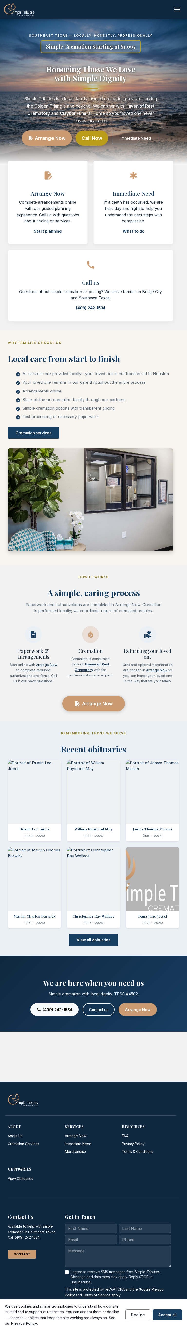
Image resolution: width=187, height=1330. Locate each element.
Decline (138, 1314)
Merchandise (75, 1151)
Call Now (92, 138)
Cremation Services (23, 1144)
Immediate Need (135, 138)
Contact (22, 1254)
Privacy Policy (133, 1144)
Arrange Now (47, 138)
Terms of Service (97, 1295)
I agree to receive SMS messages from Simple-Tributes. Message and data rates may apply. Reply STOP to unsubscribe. (115, 1277)
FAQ (125, 1136)
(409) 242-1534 (90, 307)
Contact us (98, 1009)
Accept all (167, 1314)
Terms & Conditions (137, 1151)
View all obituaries (93, 940)
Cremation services (33, 432)
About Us (15, 1136)
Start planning (48, 231)
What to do (133, 231)
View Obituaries (20, 1179)
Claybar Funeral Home (82, 113)
